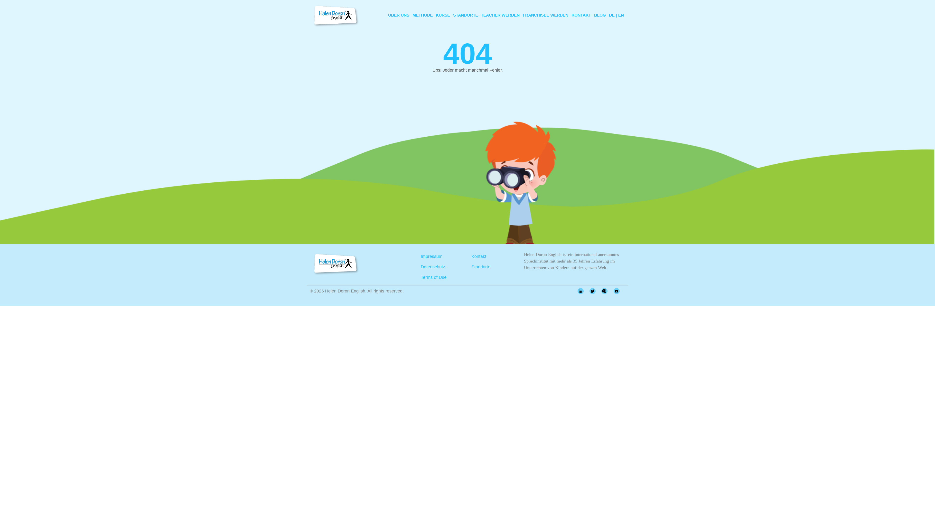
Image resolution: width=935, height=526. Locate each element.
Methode (422, 15)
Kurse (443, 15)
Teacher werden (500, 15)
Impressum (431, 256)
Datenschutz (433, 266)
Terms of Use (434, 277)
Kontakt (581, 15)
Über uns (398, 15)
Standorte (465, 15)
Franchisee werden (545, 15)
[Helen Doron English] (335, 15)
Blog (600, 15)
